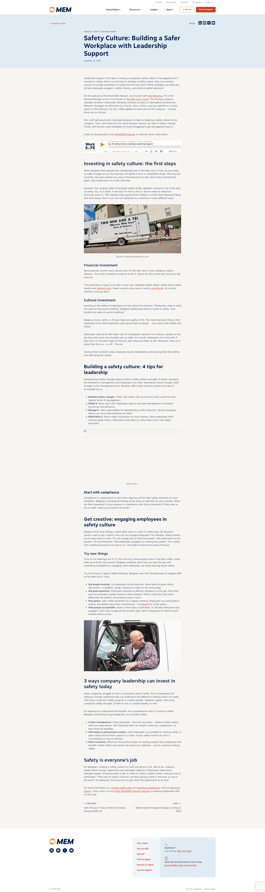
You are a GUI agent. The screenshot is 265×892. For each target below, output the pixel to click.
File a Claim (171, 2)
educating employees (148, 788)
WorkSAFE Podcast (125, 134)
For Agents (197, 2)
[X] (65, 850)
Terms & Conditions (193, 889)
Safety (96, 32)
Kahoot (145, 604)
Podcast (88, 32)
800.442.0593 (184, 851)
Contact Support (144, 870)
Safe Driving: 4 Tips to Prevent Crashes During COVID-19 (104, 807)
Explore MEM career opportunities (181, 865)
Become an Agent (145, 864)
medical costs (104, 288)
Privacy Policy (210, 889)
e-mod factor (156, 288)
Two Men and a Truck (137, 99)
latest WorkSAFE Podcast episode (132, 791)
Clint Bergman (155, 96)
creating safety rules (121, 788)
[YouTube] (71, 850)
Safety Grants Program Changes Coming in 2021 (158, 807)
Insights (154, 9)
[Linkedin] (51, 850)
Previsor (158, 2)
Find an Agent (206, 9)
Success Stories (108, 32)
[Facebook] (58, 850)
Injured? (184, 2)
